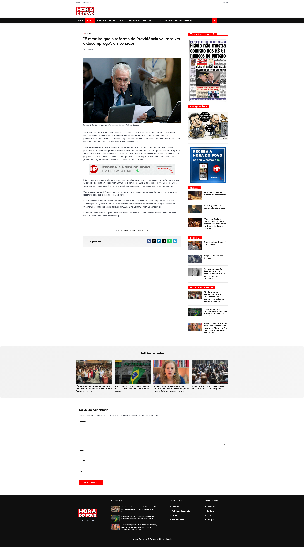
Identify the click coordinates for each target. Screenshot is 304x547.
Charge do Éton (198, 106)
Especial (147, 20)
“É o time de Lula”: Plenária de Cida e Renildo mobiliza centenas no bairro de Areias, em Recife (214, 296)
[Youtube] (227, 2)
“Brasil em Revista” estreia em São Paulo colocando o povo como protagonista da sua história (215, 223)
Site (80, 471)
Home (80, 20)
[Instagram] (224, 2)
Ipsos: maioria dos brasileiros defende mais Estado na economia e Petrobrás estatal (215, 312)
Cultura (158, 20)
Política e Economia (106, 20)
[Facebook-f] (221, 2)
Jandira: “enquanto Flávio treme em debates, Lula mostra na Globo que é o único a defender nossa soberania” (215, 328)
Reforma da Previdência (139, 230)
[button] (214, 20)
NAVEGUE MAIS (211, 501)
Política (90, 20)
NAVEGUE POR (176, 501)
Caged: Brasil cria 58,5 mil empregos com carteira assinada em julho (209, 387)
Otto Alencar (123, 230)
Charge (168, 20)
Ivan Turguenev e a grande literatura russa (214, 207)
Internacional (134, 20)
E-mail (82, 461)
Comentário (84, 421)
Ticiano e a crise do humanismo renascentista (216, 193)
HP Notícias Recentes (201, 287)
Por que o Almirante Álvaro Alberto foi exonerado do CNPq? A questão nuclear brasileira (214, 273)
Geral (121, 20)
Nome (82, 450)
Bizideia (169, 539)
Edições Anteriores (183, 20)
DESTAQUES (116, 501)
